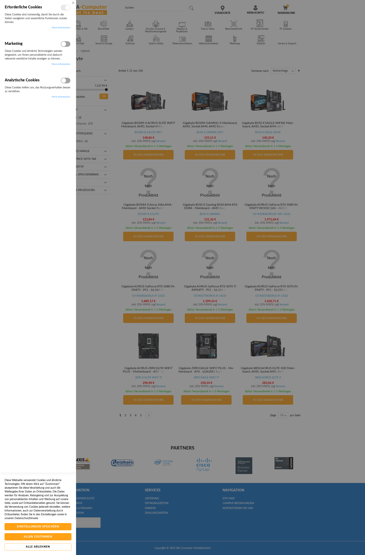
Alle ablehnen (38, 546)
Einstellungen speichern (38, 526)
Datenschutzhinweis (26, 518)
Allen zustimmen (38, 536)
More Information (61, 27)
